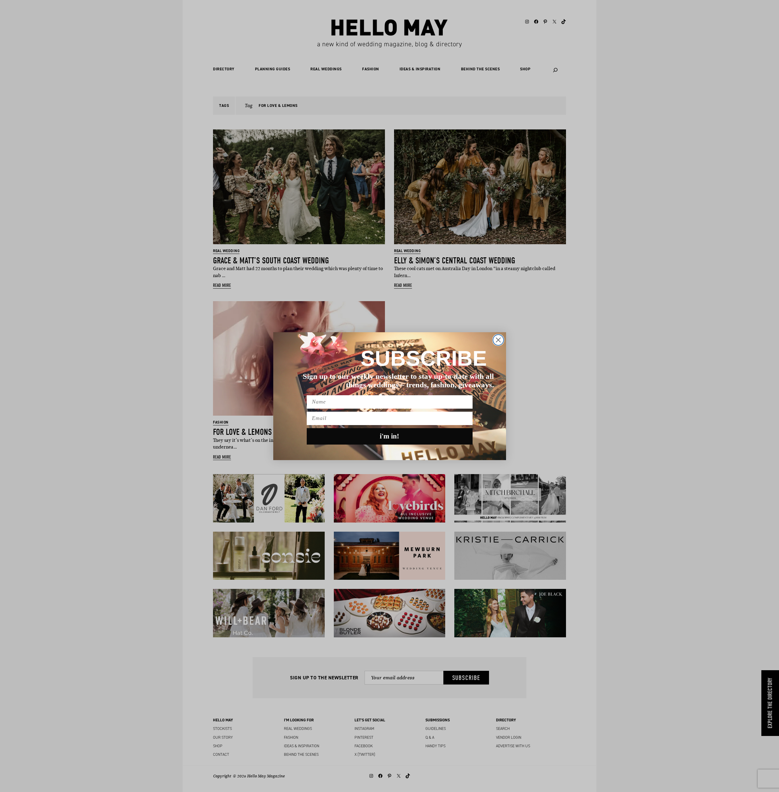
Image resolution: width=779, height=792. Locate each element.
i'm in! (389, 436)
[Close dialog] (498, 340)
